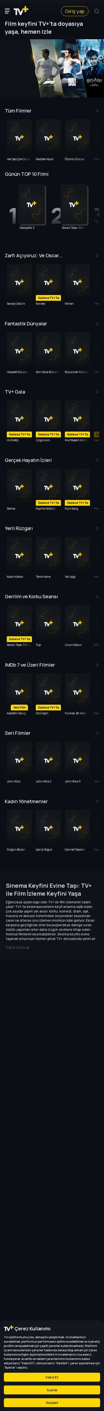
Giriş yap (74, 11)
